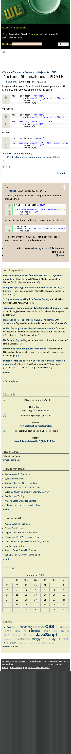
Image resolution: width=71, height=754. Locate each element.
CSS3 (58, 627)
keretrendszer (9, 639)
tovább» (6, 372)
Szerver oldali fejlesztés (36, 72)
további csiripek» (11, 460)
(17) (39, 335)
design (65, 627)
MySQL (56, 639)
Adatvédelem (35, 661)
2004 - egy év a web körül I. (36, 410)
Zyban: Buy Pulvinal (14, 478)
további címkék (10, 646)
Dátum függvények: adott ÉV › (44, 157)
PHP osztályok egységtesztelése (35, 426)
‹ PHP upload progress (14, 157)
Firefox (34, 631)
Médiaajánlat (7, 664)
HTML (54, 631)
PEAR (66, 639)
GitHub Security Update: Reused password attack (28, 328)
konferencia (24, 639)
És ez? (9, 187)
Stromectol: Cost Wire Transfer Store (22, 487)
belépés (59, 248)
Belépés (6, 27)
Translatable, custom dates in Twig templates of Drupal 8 (32, 308)
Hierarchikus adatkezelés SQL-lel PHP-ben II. (36, 441)
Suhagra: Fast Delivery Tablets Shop (22, 505)
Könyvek (11, 37)
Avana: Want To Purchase (17, 474)
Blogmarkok (14, 34)
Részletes (7, 44)
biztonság (26, 627)
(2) (14, 294)
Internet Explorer (22, 635)
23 (64, 600)
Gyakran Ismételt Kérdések (37, 668)
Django (6, 631)
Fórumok (33, 34)
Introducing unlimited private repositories (24, 348)
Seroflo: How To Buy (14, 496)
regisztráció (21, 27)
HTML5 (5, 635)
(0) (38, 282)
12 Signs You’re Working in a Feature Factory (26, 299)
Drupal (16, 631)
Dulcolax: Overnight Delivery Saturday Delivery (27, 492)
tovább (5, 509)
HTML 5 (64, 631)
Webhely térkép (17, 668)
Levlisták (43, 34)
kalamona (11, 81)
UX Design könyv (12, 340)
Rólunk (5, 668)
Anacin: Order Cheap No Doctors (20, 501)
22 (54, 600)
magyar (38, 639)
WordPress (43, 643)
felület (25, 631)
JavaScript (46, 634)
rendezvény (31, 643)
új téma (60, 255)
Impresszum (7, 661)
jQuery (65, 635)
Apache (15, 627)
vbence (12, 190)
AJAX (6, 627)
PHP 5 (14, 643)
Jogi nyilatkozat (21, 661)
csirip (63, 173)
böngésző (39, 627)
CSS (49, 626)
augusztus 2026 (35, 575)
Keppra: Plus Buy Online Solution (21, 483)
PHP (54, 72)
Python (22, 643)
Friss (19, 37)
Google (45, 631)
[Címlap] (13, 9)
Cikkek (24, 34)
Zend (51, 643)
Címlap (6, 72)
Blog (5, 34)
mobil (47, 639)
